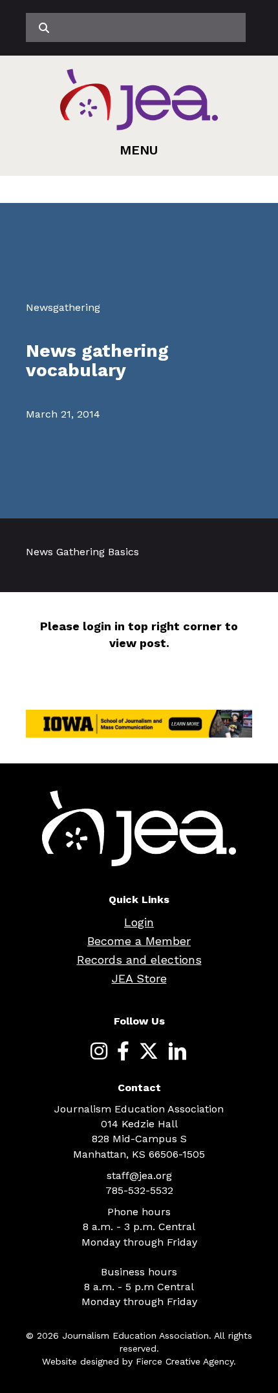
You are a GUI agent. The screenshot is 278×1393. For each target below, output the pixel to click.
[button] (139, 150)
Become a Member (139, 941)
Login (139, 922)
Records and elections (139, 959)
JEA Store (139, 978)
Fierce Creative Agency (184, 1361)
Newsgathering (63, 307)
